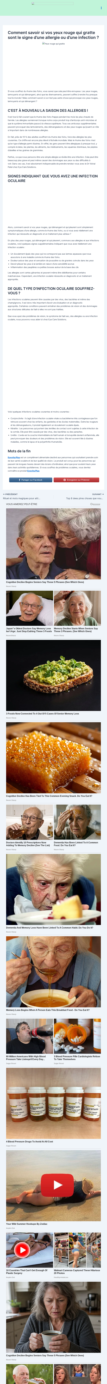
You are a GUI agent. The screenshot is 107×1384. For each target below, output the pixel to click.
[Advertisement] (53, 68)
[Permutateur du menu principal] (101, 8)
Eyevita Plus (14, 457)
